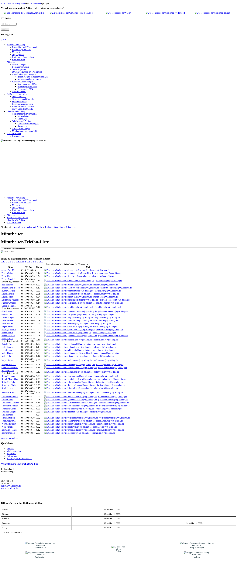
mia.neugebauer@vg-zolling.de (109, 364)
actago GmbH (8, 270)
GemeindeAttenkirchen (40, 546)
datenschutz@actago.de (100, 270)
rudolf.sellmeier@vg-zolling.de (109, 392)
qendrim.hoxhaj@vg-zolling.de (109, 329)
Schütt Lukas (7, 388)
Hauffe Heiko (7, 320)
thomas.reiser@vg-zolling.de (106, 376)
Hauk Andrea (7, 323)
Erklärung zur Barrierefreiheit (19, 458)
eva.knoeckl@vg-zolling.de (105, 344)
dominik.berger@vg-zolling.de (109, 280)
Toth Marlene (7, 415)
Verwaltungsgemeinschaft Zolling (19, 463)
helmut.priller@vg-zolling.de (106, 372)
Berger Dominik (9, 279)
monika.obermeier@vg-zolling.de (112, 367)
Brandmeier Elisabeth (11, 288)
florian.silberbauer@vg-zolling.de (112, 396)
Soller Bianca (7, 399)
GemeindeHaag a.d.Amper (197, 546)
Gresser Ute (7, 314)
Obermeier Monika (10, 367)
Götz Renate (7, 311)
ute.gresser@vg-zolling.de (103, 314)
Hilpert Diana (7, 326)
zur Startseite (35, 3)
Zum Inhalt (6, 3)
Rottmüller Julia (8, 382)
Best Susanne (7, 285)
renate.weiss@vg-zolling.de (105, 427)
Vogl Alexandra (8, 418)
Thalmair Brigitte (9, 412)
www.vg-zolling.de (9, 488)
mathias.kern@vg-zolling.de (106, 340)
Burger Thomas (8, 291)
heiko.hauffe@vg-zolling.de (105, 320)
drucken (4, 438)
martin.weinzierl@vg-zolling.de (110, 424)
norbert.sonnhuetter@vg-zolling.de (114, 406)
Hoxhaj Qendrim (9, 329)
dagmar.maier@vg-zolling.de (106, 353)
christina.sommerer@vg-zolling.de (114, 403)
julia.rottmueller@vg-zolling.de (109, 382)
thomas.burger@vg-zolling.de (108, 291)
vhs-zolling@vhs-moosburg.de (109, 409)
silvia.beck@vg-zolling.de (103, 276)
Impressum (11, 453)
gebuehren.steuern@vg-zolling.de (113, 311)
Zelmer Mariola (8, 433)
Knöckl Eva (7, 344)
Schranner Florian (9, 385)
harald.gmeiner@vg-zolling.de (108, 307)
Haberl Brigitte (8, 317)
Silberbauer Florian (10, 396)
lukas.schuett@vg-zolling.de (106, 388)
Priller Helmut (8, 370)
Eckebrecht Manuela (10, 300)
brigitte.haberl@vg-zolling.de (107, 317)
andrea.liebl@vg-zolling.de (104, 347)
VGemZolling (118, 550)
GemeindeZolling (196, 556)
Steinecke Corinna (9, 409)
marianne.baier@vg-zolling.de (108, 273)
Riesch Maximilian (10, 379)
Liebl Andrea (7, 347)
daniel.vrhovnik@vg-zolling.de (109, 421)
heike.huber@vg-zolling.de (104, 332)
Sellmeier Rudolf (9, 392)
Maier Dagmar (8, 353)
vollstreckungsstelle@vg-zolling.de (114, 418)
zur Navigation (18, 3)
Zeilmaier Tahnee (9, 430)
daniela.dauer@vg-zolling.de (106, 294)
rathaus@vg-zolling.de (11, 486)
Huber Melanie (8, 335)
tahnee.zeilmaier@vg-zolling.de (110, 430)
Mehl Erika (6, 356)
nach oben (13, 438)
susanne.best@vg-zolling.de (105, 285)
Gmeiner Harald (8, 306)
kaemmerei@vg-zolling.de (103, 433)
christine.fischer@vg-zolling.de (109, 303)
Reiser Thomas (8, 376)
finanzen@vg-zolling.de (100, 323)
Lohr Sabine (7, 350)
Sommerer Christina (10, 403)
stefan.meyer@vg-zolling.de (106, 360)
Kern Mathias (7, 338)
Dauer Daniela (8, 294)
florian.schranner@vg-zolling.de (111, 385)
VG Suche (6, 18)
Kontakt (10, 448)
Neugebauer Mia (9, 364)
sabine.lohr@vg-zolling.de (103, 350)
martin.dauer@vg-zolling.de (105, 297)
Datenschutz (12, 456)
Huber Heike (7, 332)
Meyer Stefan (7, 360)
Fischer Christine (9, 303)
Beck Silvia (7, 276)
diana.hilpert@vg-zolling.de (105, 326)
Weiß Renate (7, 427)
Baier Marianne (8, 273)
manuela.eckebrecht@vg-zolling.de (115, 300)
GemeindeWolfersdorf (40, 556)
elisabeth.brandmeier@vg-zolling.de (116, 288)
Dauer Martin (7, 297)
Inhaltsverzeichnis (14, 451)
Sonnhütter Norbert (10, 406)
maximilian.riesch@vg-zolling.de (112, 379)
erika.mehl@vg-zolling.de (103, 356)
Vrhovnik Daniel (9, 421)
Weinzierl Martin (9, 424)
